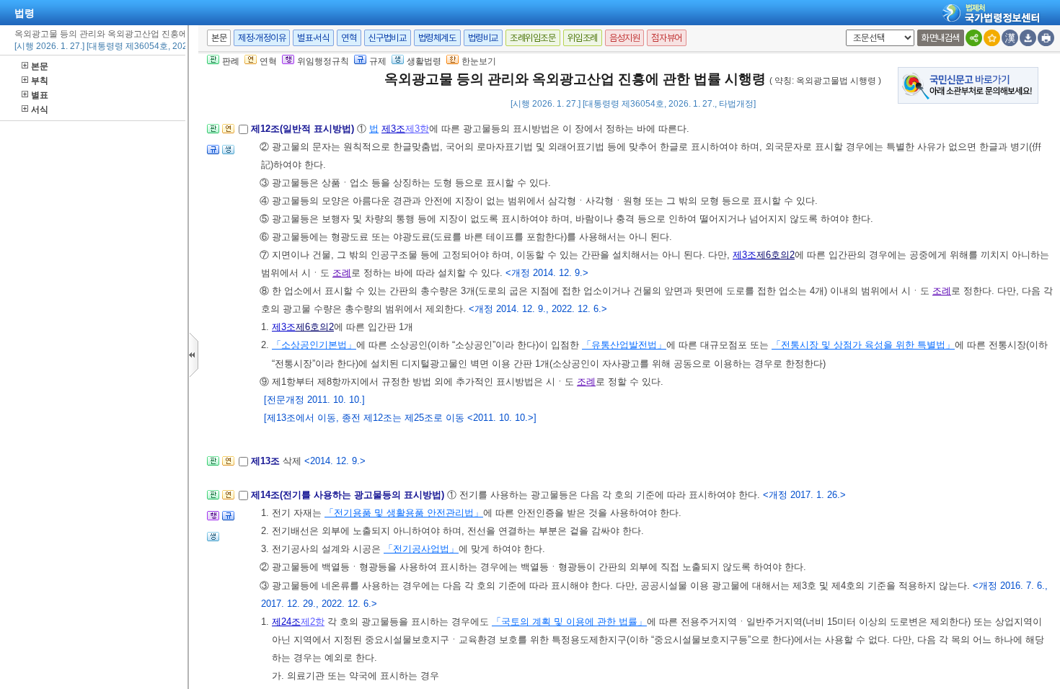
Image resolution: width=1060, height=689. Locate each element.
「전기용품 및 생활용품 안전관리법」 (403, 512)
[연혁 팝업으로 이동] (228, 133)
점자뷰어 (666, 37)
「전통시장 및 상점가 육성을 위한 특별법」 (863, 344)
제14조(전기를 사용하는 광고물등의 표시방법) (349, 494)
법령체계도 (437, 37)
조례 (341, 272)
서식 (39, 110)
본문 (39, 66)
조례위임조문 (533, 37)
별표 (39, 95)
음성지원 (624, 37)
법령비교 (483, 37)
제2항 (312, 621)
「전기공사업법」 (421, 548)
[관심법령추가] (992, 38)
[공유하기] (974, 38)
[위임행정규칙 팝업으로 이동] (213, 520)
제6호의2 (775, 254)
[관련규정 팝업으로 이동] (213, 153)
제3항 (417, 128)
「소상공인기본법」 (314, 344)
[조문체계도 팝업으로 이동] (213, 133)
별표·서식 (313, 37)
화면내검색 (941, 37)
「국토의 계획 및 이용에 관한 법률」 (569, 621)
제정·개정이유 (262, 37)
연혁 (348, 37)
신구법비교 (387, 37)
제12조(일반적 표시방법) (304, 128)
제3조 (393, 128)
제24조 (286, 621)
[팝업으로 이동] (228, 153)
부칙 (39, 81)
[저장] (1028, 38)
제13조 (267, 460)
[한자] (1010, 38)
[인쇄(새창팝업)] (1046, 38)
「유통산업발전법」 (624, 344)
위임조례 (582, 37)
